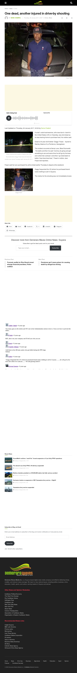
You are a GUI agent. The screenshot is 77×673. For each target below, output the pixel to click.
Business (28, 661)
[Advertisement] (38, 98)
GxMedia (27, 667)
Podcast (7, 663)
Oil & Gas (20, 661)
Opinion (67, 661)
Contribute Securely (17, 663)
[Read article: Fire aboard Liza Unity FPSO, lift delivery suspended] (8, 467)
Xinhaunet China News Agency (14, 648)
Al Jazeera (8, 637)
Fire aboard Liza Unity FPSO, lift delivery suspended (28, 465)
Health (45, 661)
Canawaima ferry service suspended (23, 487)
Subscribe (55, 248)
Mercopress (8, 631)
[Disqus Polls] (38, 296)
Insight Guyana (9, 625)
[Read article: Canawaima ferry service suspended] (8, 489)
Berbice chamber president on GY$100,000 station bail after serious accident (35, 473)
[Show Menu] (5, 3)
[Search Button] (71, 3)
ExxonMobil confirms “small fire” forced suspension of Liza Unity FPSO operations (37, 458)
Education (52, 661)
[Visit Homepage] (38, 3)
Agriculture (37, 661)
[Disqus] (38, 345)
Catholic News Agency (11, 646)
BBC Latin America (10, 627)
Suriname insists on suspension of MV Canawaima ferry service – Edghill (34, 480)
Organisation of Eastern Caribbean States (17, 615)
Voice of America (10, 639)
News (10, 8)
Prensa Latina (9, 629)
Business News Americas (12, 642)
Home (6, 8)
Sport (59, 661)
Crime (15, 8)
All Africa (7, 644)
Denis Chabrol (16, 18)
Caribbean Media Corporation (13, 635)
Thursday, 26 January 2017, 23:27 (33, 18)
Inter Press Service (10, 633)
